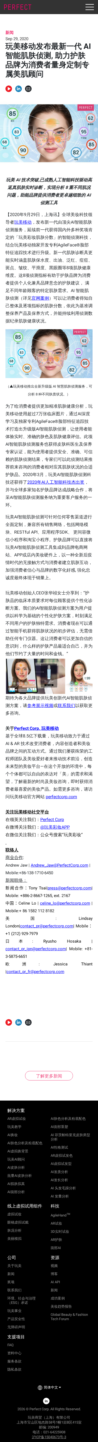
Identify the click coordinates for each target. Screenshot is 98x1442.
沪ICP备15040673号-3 (49, 1437)
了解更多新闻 (49, 1076)
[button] (18, 88)
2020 (55, 482)
